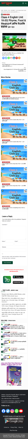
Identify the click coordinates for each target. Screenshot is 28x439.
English (8, 14)
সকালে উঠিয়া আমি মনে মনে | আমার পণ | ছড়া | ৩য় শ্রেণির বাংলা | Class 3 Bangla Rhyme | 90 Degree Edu (13, 314)
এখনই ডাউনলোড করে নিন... (13, 271)
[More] (19, 58)
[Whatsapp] (8, 58)
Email (16, 241)
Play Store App (13, 430)
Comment (4, 224)
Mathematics (15, 324)
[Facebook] (3, 58)
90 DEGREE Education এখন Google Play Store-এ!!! (14, 269)
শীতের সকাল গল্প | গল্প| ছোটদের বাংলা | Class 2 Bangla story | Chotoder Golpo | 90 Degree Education (13, 300)
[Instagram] (12, 411)
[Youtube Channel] (21, 411)
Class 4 (4, 14)
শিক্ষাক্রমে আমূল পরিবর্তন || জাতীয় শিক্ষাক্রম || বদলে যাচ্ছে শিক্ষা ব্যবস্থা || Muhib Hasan (13, 295)
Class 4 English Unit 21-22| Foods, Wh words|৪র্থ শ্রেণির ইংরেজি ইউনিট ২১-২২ (15, 69)
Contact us (6, 427)
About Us (20, 427)
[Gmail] (11, 58)
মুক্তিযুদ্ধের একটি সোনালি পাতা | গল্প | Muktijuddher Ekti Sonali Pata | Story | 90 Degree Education (14, 309)
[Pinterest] (16, 58)
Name (4, 241)
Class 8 (11, 324)
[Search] (26, 3)
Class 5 (4, 96)
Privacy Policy (13, 427)
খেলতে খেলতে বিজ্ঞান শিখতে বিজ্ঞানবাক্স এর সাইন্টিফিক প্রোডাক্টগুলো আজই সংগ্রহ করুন (11, 364)
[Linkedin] (14, 58)
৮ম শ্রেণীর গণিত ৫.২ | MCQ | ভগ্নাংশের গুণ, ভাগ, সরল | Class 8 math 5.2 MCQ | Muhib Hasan (17, 327)
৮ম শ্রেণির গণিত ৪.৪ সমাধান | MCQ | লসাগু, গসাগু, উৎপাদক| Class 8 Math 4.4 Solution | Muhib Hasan (18, 335)
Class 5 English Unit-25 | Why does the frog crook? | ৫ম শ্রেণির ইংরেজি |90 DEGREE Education (13, 98)
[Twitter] (6, 58)
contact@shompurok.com (14, 402)
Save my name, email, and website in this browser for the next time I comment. (14, 257)
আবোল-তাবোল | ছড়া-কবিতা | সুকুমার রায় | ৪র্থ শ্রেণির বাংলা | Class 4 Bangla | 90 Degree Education (14, 305)
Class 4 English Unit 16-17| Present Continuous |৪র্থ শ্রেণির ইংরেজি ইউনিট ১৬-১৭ (12, 64)
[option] (14, 327)
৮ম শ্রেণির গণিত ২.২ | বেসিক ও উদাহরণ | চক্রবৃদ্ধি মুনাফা (16, 357)
